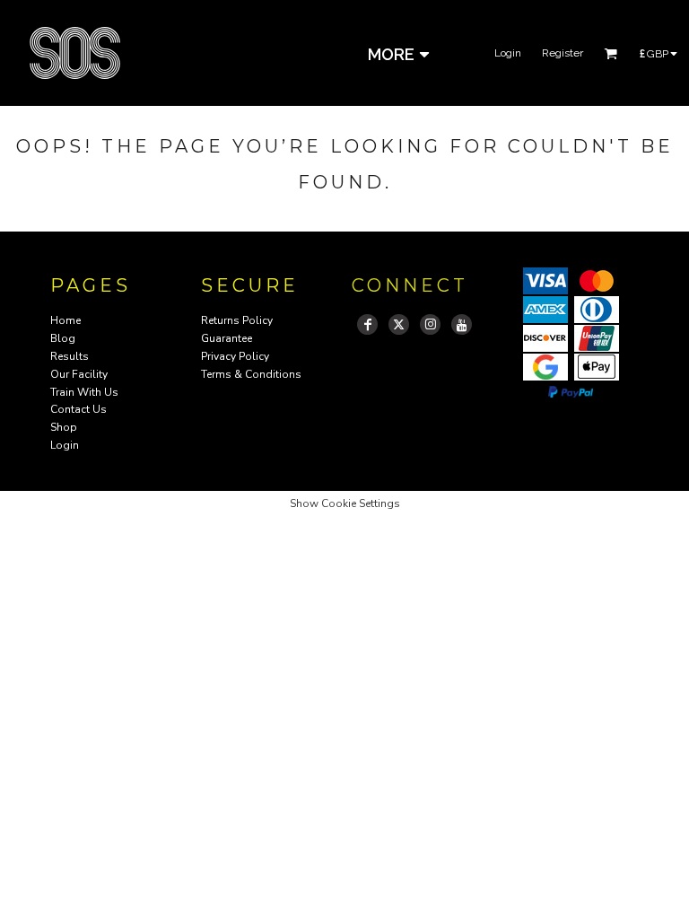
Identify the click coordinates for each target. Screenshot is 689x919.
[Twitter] (398, 324)
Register (562, 53)
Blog (62, 338)
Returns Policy (237, 320)
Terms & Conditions (251, 374)
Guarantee (226, 338)
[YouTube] (461, 324)
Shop (63, 427)
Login (507, 53)
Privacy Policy (235, 356)
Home (65, 320)
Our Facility (79, 374)
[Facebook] (367, 324)
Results (69, 356)
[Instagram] (430, 324)
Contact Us (78, 409)
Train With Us (84, 392)
